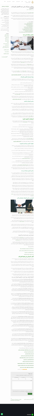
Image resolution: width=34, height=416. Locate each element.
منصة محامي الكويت (19, 411)
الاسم (31, 377)
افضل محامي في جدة (17, 94)
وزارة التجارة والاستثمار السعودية (26, 158)
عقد (28, 145)
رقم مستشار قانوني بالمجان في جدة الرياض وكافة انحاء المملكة (25, 363)
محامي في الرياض (28, 2)
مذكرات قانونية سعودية (6, 46)
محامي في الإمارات (6, 49)
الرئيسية (29, 1)
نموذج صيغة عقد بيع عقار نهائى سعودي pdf (28, 361)
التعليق (31, 380)
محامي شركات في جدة (31, 12)
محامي (27, 9)
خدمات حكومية (7, 38)
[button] (14, 1)
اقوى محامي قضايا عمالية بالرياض (29, 353)
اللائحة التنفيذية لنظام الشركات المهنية (16, 74)
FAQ (4, 1)
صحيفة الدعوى (7, 39)
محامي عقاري (9, 1)
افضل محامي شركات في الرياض (16, 99)
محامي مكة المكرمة (19, 413)
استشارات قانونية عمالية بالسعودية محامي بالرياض (27, 355)
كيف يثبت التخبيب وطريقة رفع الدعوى (29, 254)
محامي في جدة (7, 51)
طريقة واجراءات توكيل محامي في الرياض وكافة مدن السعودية (26, 365)
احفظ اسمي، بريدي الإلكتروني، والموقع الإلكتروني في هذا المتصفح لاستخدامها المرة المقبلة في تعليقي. (22, 391)
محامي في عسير (20, 412)
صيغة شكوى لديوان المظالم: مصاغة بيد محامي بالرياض (27, 367)
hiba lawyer (30, 9)
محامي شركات (23, 62)
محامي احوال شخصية (6, 43)
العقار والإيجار (7, 37)
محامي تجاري (18, 1)
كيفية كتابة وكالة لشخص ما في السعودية (28, 359)
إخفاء (29, 21)
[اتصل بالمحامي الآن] (32, 415)
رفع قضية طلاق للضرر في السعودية (29, 252)
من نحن (26, 1)
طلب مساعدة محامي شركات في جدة (23, 164)
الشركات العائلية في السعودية (17, 141)
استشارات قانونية (22, 221)
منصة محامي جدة (20, 408)
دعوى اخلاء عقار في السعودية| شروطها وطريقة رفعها (27, 248)
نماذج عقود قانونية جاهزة (6, 47)
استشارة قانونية (7, 34)
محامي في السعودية (6, 53)
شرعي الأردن (20, 407)
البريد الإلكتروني (23, 377)
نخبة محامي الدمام (20, 406)
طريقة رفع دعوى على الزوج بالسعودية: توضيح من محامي (26, 250)
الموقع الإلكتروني (16, 377)
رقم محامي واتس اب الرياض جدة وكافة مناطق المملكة (27, 357)
